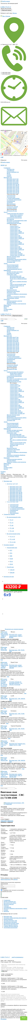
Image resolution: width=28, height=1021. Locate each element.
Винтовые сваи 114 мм (13, 187)
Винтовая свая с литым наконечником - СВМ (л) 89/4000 (15, 636)
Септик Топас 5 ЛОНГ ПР (17, 233)
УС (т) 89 (12, 539)
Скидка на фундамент (13, 266)
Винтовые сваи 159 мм (13, 190)
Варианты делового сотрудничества (16, 303)
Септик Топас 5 (14, 228)
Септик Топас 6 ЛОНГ (16, 237)
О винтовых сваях (12, 274)
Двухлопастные (11, 197)
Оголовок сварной (12, 208)
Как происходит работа (13, 273)
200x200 (12, 572)
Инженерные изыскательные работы (16, 259)
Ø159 (11, 564)
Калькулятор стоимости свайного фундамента (16, 215)
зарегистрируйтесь (6, 879)
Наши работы (7, 305)
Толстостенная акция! (12, 265)
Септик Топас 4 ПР (15, 227)
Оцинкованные (11, 201)
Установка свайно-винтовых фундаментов (15, 918)
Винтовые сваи (8, 177)
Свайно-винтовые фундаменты (15, 213)
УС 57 (11, 520)
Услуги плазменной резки (14, 260)
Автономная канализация (10, 927)
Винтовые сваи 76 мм (12, 181)
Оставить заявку (8, 309)
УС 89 (11, 525)
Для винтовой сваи (12, 547)
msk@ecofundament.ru (17, 957)
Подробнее (3, 1019)
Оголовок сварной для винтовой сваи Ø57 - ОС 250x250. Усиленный (15, 683)
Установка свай (11, 262)
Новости (9, 176)
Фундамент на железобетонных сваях (17, 220)
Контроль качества (12, 289)
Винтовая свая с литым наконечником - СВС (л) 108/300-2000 (15, 775)
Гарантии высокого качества (14, 301)
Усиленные (10, 202)
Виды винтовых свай (15, 276)
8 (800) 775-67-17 (6, 7)
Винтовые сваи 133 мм (13, 188)
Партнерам (7, 299)
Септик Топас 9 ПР (15, 246)
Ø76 (11, 553)
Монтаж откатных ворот (13, 256)
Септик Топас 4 (14, 226)
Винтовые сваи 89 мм (12, 183)
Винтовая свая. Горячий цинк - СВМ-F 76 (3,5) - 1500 (17, 744)
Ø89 (11, 556)
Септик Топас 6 (14, 234)
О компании (7, 167)
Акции (5, 263)
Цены (11, 288)
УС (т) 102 (12, 542)
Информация (7, 270)
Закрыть (3, 1003)
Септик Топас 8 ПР (15, 241)
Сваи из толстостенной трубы (18, 284)
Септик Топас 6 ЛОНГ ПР (17, 238)
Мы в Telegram (6, 16)
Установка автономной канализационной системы (14, 222)
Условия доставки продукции (15, 271)
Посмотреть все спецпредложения (14, 629)
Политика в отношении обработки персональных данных (16, 297)
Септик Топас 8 (14, 240)
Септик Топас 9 (14, 245)
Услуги (5, 212)
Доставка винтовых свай (10, 920)
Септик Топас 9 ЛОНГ (16, 248)
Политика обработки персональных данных (15, 908)
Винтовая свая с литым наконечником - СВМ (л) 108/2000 (15, 666)
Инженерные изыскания (10, 922)
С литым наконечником (13, 198)
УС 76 (11, 522)
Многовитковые (11, 204)
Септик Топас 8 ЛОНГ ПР (17, 244)
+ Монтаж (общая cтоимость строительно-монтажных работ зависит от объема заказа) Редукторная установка (13, 810)
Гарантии (6, 905)
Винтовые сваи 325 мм (13, 192)
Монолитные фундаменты (11, 924)
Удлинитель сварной (12, 206)
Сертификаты (10, 170)
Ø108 (11, 558)
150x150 (12, 569)
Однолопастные (11, 195)
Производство (10, 169)
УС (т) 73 (12, 536)
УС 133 (12, 531)
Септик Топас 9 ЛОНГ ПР (17, 249)
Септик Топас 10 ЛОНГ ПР (17, 255)
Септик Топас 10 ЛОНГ (16, 253)
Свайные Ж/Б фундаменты (11, 926)
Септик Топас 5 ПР (15, 230)
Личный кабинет (11, 302)
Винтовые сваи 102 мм (13, 184)
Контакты (6, 306)
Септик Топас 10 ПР (15, 252)
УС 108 (12, 528)
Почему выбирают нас (13, 172)
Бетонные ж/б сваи (12, 210)
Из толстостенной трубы (13, 533)
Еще (2, 659)
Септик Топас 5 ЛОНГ (16, 231)
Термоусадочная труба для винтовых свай (17, 286)
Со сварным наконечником (14, 199)
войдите (15, 879)
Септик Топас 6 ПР (15, 235)
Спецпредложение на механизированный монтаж (14, 268)
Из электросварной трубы (14, 517)
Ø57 (11, 550)
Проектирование (11, 258)
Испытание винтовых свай (17, 277)
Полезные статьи (11, 292)
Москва (15, 13)
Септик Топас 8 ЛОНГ (16, 242)
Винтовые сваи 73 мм (12, 180)
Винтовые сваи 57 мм (12, 179)
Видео (8, 173)
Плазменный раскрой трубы (11, 923)
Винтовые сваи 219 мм (13, 191)
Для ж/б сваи (10, 567)
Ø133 (11, 561)
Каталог (6, 310)
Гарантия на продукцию (13, 291)
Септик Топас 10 (14, 251)
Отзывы (9, 174)
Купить (7, 819)
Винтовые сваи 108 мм (13, 186)
